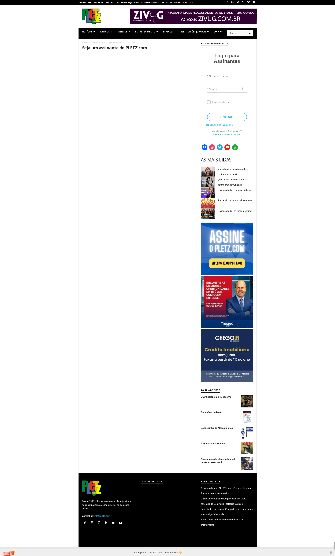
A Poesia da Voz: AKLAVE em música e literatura (226, 488)
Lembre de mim (221, 102)
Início (84, 42)
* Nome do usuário (218, 76)
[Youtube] (254, 2)
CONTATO (110, 2)
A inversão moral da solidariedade (235, 200)
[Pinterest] (238, 2)
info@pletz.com (102, 516)
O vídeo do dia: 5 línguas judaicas (235, 190)
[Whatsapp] (235, 147)
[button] (167, 552)
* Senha (212, 89)
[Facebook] (227, 2)
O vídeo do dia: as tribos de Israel (235, 211)
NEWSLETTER (85, 2)
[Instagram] (232, 2)
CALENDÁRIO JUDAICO (128, 2)
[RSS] (243, 2)
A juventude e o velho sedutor (216, 493)
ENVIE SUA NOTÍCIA (184, 2)
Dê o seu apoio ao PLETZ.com (156, 2)
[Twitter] (249, 2)
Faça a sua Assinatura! (227, 134)
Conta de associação (97, 42)
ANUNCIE (98, 2)
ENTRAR (226, 117)
